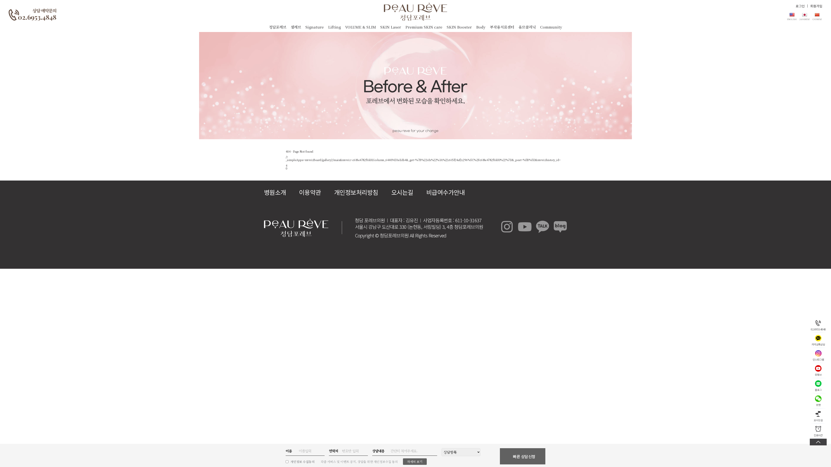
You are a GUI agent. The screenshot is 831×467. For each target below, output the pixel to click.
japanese (804, 19)
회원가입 (816, 6)
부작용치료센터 (502, 27)
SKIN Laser (390, 27)
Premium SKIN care (423, 27)
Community (551, 27)
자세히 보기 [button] (414, 461)
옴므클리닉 (527, 27)
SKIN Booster (459, 27)
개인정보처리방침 (356, 192)
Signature (314, 27)
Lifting (334, 27)
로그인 (800, 6)
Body (481, 27)
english (792, 19)
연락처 (333, 451)
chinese (817, 19)
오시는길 (402, 192)
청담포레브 (277, 27)
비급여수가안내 (445, 192)
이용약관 (310, 192)
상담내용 (378, 451)
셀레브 (296, 27)
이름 (289, 451)
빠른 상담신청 (524, 456)
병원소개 (275, 192)
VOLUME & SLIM (360, 27)
